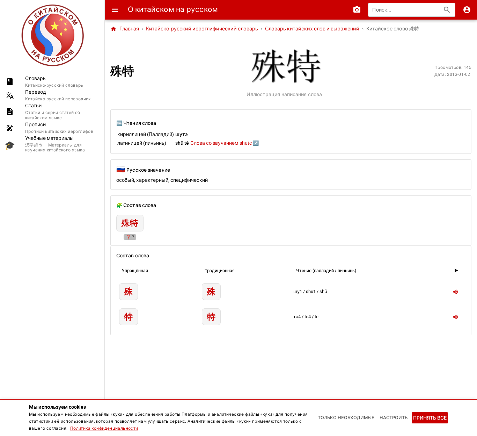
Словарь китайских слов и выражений (312, 29)
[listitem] (52, 81)
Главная (124, 29)
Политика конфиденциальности (104, 428)
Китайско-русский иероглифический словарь (202, 29)
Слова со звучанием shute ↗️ (224, 143)
